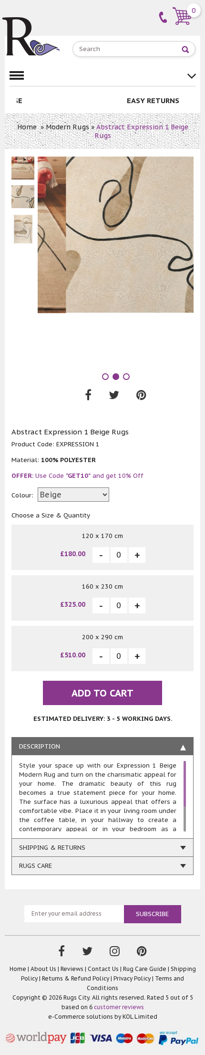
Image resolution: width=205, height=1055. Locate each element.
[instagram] (115, 952)
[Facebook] (61, 952)
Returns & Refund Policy (75, 978)
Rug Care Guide (144, 968)
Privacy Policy (132, 978)
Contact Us (103, 968)
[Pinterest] (142, 952)
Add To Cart (102, 693)
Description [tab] (39, 746)
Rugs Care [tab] (35, 866)
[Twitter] (87, 952)
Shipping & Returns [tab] (52, 848)
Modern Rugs (67, 127)
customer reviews (119, 1007)
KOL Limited (140, 1016)
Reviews (72, 968)
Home (27, 127)
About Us (43, 968)
